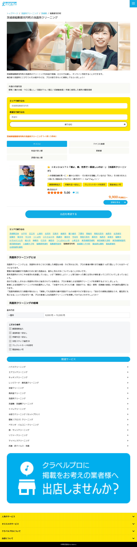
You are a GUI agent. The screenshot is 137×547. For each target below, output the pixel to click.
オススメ (37, 144)
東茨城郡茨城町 (88, 240)
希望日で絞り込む (17, 112)
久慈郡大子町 (28, 243)
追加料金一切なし (19, 333)
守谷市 (75, 237)
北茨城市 (117, 233)
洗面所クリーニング (17, 398)
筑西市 (102, 237)
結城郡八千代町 (83, 243)
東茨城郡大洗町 (103, 240)
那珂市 (94, 237)
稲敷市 (118, 237)
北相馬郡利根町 (16, 247)
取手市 (20, 237)
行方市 (43, 240)
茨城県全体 (14, 233)
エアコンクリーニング (18, 372)
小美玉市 (75, 240)
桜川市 (28, 240)
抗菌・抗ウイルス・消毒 (19, 446)
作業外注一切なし (19, 337)
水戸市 (24, 233)
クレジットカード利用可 (22, 345)
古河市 (47, 233)
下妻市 (81, 233)
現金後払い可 (17, 349)
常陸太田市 (98, 233)
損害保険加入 (17, 328)
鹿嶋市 (59, 237)
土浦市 (40, 233)
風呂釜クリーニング (17, 393)
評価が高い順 (37, 157)
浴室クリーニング (16, 388)
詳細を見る (115, 202)
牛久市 (28, 237)
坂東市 (110, 237)
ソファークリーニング (18, 435)
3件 (77, 192)
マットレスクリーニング (19, 440)
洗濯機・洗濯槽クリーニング (21, 403)
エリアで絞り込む (17, 100)
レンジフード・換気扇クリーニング (24, 382)
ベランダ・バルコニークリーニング (24, 424)
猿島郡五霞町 (98, 243)
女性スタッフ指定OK (21, 341)
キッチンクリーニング (18, 377)
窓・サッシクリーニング (19, 430)
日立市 (32, 233)
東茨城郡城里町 (118, 240)
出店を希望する (68, 214)
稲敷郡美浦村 (42, 243)
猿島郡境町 (110, 243)
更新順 (99, 150)
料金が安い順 (37, 150)
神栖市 (35, 240)
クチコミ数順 (98, 144)
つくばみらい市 (63, 240)
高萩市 (108, 233)
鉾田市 (51, 240)
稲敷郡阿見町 (55, 243)
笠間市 (12, 237)
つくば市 (37, 237)
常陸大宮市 (85, 237)
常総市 (89, 233)
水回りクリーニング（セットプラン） (25, 414)
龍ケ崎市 (72, 233)
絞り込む (68, 124)
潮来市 (67, 237)
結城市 (63, 233)
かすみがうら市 (16, 240)
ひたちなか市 (48, 237)
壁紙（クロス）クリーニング (21, 419)
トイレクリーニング (17, 409)
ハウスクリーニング (17, 367)
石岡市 (55, 233)
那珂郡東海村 (15, 243)
